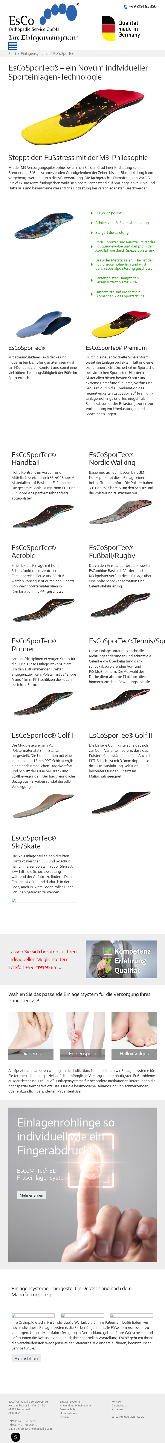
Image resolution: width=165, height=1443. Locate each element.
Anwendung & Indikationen (76, 1405)
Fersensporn (82, 1053)
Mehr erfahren (31, 1195)
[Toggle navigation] (12, 45)
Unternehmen (68, 1413)
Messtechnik (67, 1409)
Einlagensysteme (70, 1401)
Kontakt (116, 1401)
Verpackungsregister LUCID (128, 1416)
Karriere (65, 1417)
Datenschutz (119, 1405)
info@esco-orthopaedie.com (34, 1428)
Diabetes (31, 1053)
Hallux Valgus (134, 1053)
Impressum (118, 1409)
